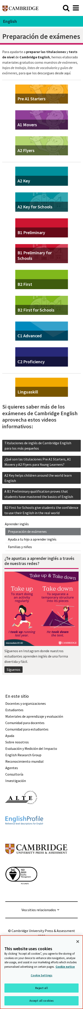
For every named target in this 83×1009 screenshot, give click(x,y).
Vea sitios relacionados (38, 910)
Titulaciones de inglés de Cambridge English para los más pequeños (37, 445)
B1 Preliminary (31, 232)
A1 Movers (27, 124)
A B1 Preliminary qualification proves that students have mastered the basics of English (38, 494)
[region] (41, 972)
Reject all (41, 988)
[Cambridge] (20, 8)
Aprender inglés (17, 524)
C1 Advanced (29, 335)
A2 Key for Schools (34, 206)
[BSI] (21, 892)
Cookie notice (65, 967)
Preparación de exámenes (27, 531)
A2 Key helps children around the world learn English (38, 478)
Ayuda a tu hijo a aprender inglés (32, 539)
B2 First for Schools (35, 310)
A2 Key (23, 181)
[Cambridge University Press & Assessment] (36, 863)
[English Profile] (24, 833)
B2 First (24, 284)
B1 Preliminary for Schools (34, 255)
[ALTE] (21, 812)
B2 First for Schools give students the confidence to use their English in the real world (41, 510)
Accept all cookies (41, 1001)
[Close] (78, 941)
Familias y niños (20, 547)
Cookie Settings (41, 975)
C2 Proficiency (31, 361)
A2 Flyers (26, 150)
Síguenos (13, 669)
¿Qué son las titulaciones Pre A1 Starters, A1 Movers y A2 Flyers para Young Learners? (37, 462)
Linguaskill (27, 392)
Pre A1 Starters (31, 98)
